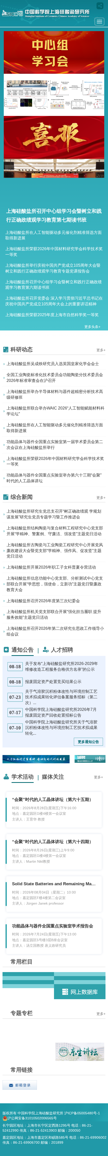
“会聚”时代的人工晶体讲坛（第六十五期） (52, 799)
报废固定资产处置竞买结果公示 (53, 681)
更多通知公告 (88, 742)
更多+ (100, 350)
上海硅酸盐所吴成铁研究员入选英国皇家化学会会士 (53, 364)
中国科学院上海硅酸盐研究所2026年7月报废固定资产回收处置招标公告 (61, 712)
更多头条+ (92, 327)
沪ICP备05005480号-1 (82, 1113)
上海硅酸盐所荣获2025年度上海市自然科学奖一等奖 (52, 315)
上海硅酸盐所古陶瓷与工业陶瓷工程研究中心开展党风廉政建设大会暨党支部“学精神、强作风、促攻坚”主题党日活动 (55, 551)
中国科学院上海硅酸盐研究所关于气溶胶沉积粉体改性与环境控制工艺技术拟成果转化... (61, 728)
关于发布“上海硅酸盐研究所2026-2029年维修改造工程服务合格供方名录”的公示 (61, 666)
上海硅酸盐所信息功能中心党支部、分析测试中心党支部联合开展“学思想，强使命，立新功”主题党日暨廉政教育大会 (55, 584)
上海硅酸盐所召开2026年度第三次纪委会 (43, 601)
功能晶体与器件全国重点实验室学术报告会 (52, 926)
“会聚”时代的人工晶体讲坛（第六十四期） (52, 841)
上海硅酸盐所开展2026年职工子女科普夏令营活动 (51, 567)
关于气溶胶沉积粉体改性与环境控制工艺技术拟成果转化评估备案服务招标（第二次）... (61, 697)
